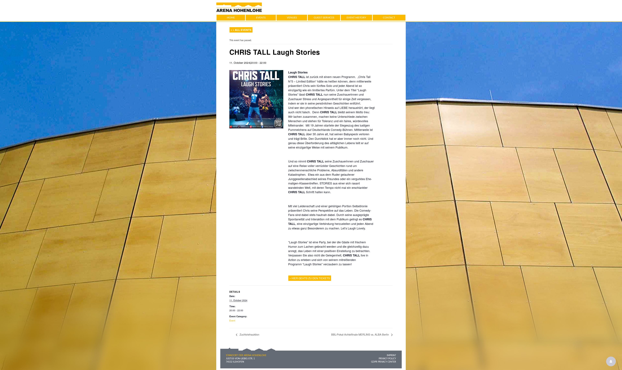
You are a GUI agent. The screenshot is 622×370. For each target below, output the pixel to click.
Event (232, 320)
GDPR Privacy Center (383, 362)
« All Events (242, 30)
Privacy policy (387, 359)
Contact (389, 17)
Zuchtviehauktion (249, 334)
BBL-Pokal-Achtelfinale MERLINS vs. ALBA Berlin (360, 334)
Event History (356, 17)
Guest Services (324, 17)
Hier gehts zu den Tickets (311, 278)
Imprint (391, 355)
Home (231, 17)
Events (261, 17)
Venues (292, 17)
